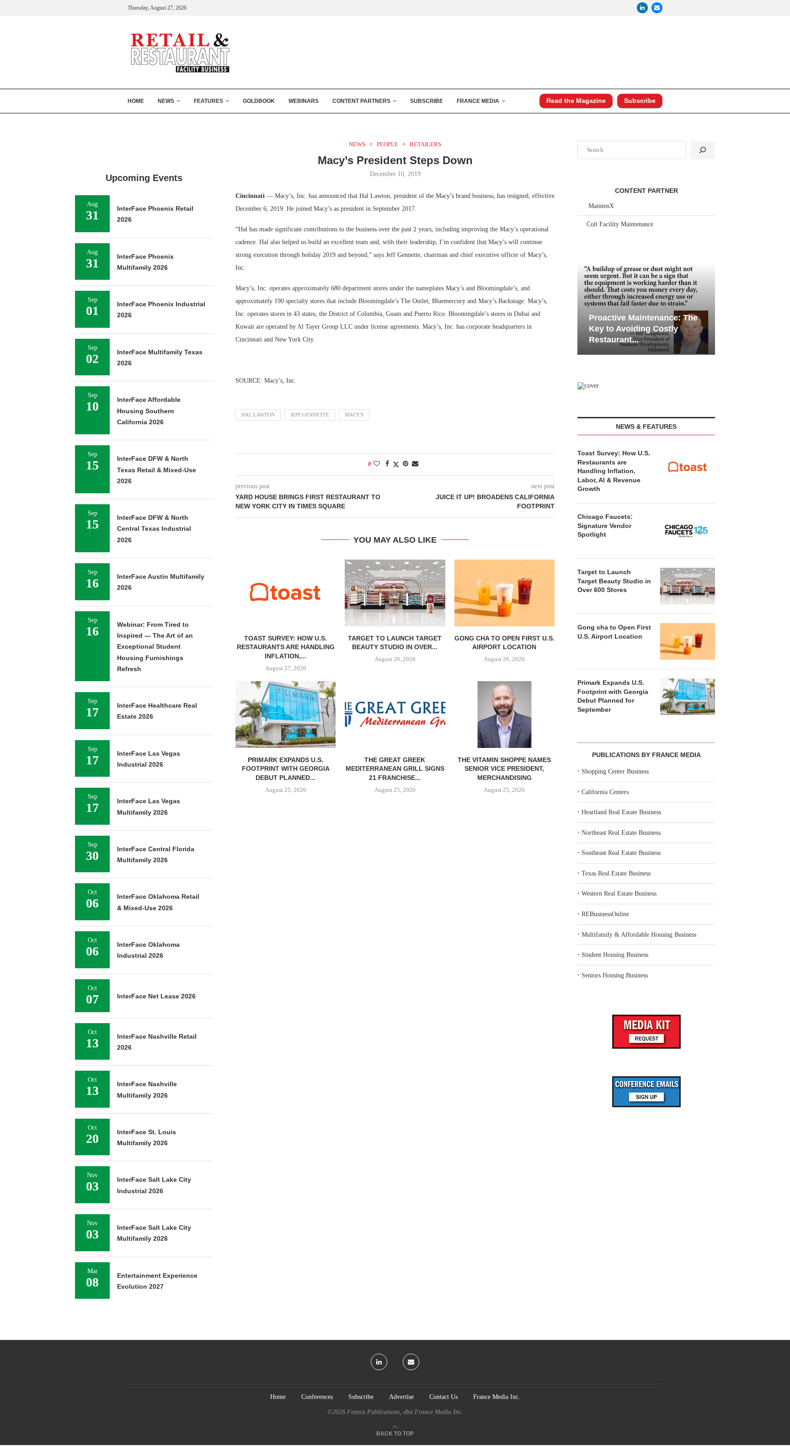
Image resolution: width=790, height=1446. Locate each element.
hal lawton (258, 414)
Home (136, 101)
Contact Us (443, 1396)
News (166, 101)
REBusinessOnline (605, 914)
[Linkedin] (642, 7)
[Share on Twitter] (396, 464)
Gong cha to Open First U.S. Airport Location (614, 632)
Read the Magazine (576, 100)
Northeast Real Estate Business (621, 832)
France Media (478, 101)
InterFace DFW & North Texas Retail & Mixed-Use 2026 (156, 470)
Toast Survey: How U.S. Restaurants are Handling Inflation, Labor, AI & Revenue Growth (613, 470)
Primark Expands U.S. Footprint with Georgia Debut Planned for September (612, 696)
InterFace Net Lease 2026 (156, 996)
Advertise (401, 1396)
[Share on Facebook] (387, 464)
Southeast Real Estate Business (621, 852)
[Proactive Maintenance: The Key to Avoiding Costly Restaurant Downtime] (646, 309)
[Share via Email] (415, 464)
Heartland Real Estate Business (621, 812)
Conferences (317, 1396)
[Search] (702, 150)
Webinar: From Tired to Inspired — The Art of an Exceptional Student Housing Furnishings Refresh (155, 646)
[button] (585, 308)
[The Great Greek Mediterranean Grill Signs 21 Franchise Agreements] (395, 714)
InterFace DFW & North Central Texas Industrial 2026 (154, 529)
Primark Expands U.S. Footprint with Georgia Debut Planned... (286, 768)
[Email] (656, 7)
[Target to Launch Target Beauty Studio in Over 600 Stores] (395, 593)
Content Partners (361, 101)
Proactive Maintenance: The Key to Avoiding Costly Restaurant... (643, 329)
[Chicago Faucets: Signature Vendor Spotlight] (687, 530)
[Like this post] (377, 464)
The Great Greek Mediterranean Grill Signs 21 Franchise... (395, 768)
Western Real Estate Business (619, 893)
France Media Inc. (496, 1396)
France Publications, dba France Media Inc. (405, 1412)
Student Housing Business (615, 954)
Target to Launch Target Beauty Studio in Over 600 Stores (614, 580)
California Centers (605, 792)
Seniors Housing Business (615, 975)
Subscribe (426, 101)
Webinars (303, 101)
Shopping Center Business (615, 771)
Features (208, 101)
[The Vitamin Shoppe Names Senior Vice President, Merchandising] (504, 714)
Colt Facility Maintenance (620, 224)
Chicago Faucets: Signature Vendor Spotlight (605, 525)
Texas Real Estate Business (616, 873)
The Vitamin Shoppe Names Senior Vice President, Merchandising (504, 768)
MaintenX (601, 206)
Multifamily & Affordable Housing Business (639, 934)
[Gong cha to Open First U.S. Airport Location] (504, 593)
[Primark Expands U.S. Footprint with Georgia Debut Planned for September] (285, 714)
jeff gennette (309, 414)
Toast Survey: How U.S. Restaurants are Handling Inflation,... (286, 647)
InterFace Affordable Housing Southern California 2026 (149, 411)
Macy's (354, 414)
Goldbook (259, 101)
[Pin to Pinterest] (405, 464)
